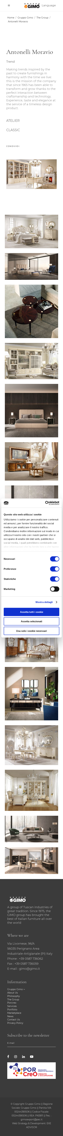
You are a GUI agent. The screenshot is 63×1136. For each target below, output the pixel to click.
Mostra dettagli (44, 602)
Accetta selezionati (31, 621)
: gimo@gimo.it (29, 969)
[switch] (54, 568)
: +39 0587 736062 (30, 958)
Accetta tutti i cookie (31, 611)
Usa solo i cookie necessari (31, 630)
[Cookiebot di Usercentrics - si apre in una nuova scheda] (45, 503)
